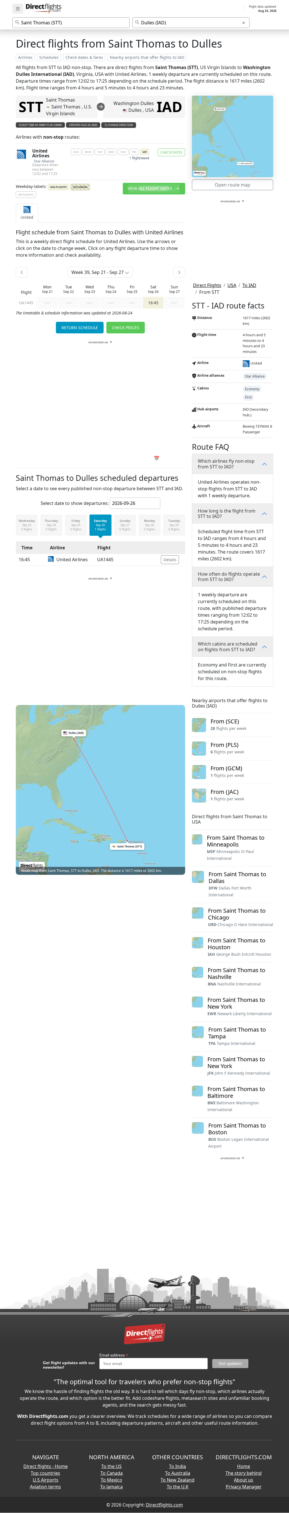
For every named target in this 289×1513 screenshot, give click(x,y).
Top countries (45, 1473)
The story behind (243, 1473)
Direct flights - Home (45, 1466)
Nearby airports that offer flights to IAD (147, 57)
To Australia (177, 1473)
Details (169, 559)
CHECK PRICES (125, 327)
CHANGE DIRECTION (120, 125)
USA (231, 285)
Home (243, 1466)
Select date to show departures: (75, 503)
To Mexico (111, 1480)
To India (177, 1466)
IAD (169, 106)
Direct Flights (207, 285)
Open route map (232, 185)
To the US (111, 1466)
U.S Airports (45, 1480)
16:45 (153, 302)
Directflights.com (164, 1505)
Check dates (171, 152)
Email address (113, 1355)
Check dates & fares (84, 57)
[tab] (27, 213)
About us (243, 1480)
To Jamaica (111, 1487)
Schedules (49, 57)
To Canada (111, 1473)
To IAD (249, 285)
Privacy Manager (244, 1487)
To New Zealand (177, 1480)
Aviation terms (45, 1487)
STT (31, 106)
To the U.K (178, 1487)
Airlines (25, 57)
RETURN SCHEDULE (80, 327)
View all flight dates (150, 188)
